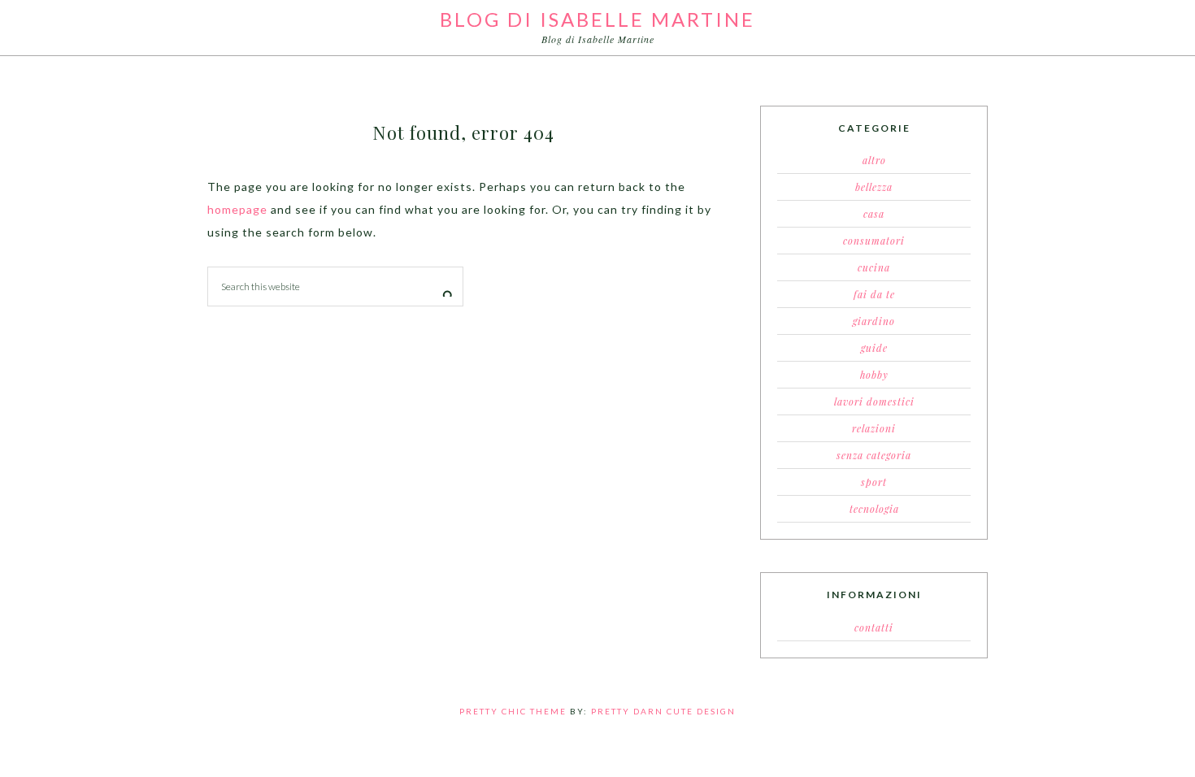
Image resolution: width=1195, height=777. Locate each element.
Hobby (874, 374)
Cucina (874, 267)
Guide (874, 347)
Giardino (874, 321)
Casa (873, 213)
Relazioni (874, 428)
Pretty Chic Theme (513, 711)
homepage (237, 209)
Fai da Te (874, 294)
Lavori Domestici (874, 401)
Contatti (873, 627)
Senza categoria (873, 455)
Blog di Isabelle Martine (597, 19)
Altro (874, 160)
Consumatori (874, 240)
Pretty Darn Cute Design (663, 711)
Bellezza (874, 186)
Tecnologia (874, 508)
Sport (874, 481)
